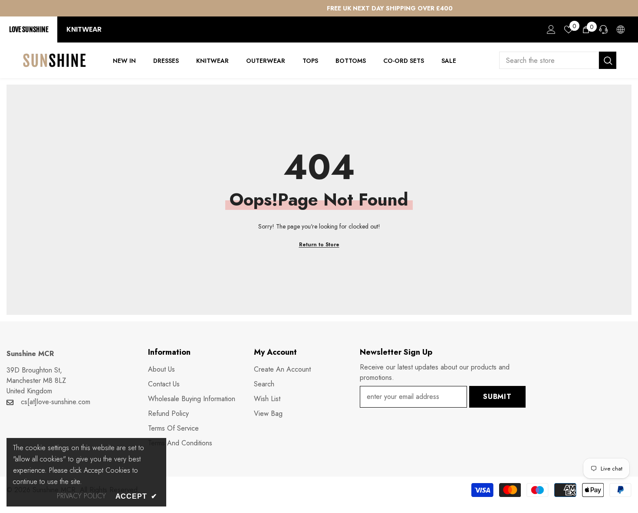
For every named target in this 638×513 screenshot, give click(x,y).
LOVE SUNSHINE (28, 29)
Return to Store (319, 244)
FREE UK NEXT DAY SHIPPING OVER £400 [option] (319, 8)
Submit (497, 397)
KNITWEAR (84, 29)
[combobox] (549, 60)
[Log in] (551, 29)
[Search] (557, 60)
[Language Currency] (620, 29)
